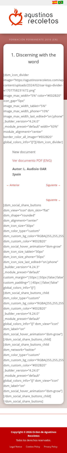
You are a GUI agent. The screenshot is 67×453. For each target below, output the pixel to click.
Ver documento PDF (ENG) (32, 160)
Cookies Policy (33, 446)
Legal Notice (16, 446)
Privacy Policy (50, 446)
